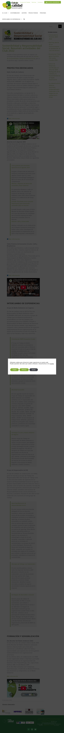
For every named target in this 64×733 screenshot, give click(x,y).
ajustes (52, 364)
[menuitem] (52, 2)
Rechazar (24, 369)
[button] (24, 19)
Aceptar (14, 369)
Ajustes (34, 369)
